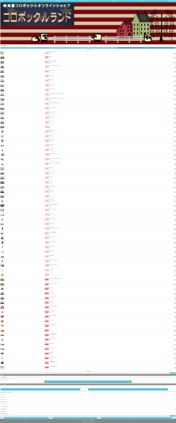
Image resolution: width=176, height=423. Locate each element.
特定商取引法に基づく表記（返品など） (7, 392)
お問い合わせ (2, 397)
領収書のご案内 (3, 411)
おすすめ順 (29, 47)
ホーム (1, 45)
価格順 (88, 47)
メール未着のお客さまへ (4, 406)
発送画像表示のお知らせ (4, 413)
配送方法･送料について (4, 401)
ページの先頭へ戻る (172, 415)
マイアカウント (3, 394)
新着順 (146, 47)
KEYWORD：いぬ (5, 45)
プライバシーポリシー (4, 404)
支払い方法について (3, 399)
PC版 (93, 420)
